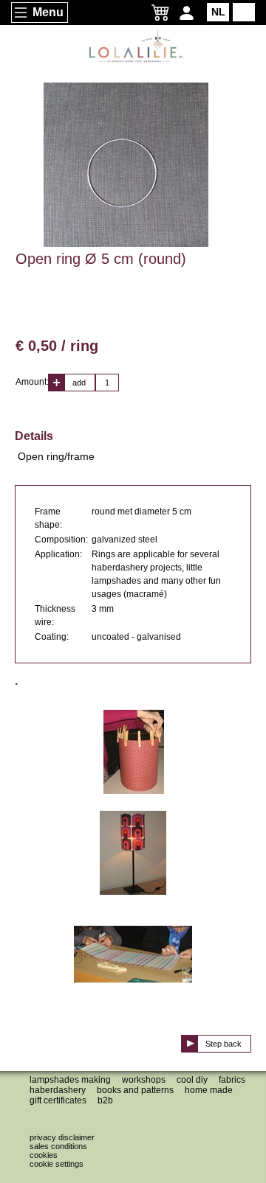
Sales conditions (58, 1146)
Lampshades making (70, 1080)
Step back (223, 1043)
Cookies (44, 1155)
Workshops (144, 1080)
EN (244, 12)
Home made (209, 1090)
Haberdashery (58, 1090)
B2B (105, 1100)
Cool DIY (192, 1080)
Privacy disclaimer (62, 1137)
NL (218, 12)
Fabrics (232, 1080)
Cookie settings (56, 1163)
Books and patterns (135, 1090)
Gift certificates (58, 1100)
